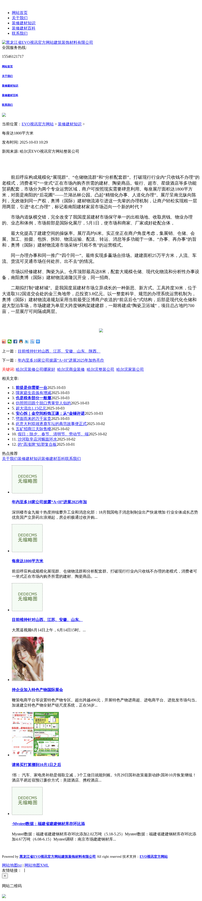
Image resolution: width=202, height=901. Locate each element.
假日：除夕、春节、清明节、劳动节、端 (53, 434)
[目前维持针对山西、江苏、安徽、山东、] (27, 610)
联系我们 (20, 33)
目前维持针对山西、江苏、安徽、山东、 (47, 620)
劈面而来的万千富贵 (33, 418)
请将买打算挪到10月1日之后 (36, 765)
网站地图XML (36, 865)
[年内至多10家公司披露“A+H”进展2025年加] (27, 492)
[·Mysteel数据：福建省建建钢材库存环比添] (27, 814)
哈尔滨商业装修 (71, 369)
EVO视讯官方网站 (38, 124)
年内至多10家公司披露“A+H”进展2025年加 (49, 502)
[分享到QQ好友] (21, 341)
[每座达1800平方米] (27, 551)
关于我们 (20, 18)
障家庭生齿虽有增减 (33, 393)
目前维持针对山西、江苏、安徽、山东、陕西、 (59, 351)
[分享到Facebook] (15, 341)
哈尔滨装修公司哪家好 (35, 369)
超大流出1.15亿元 (31, 408)
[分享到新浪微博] (4, 341)
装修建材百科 (23, 28)
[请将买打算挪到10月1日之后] (35, 755)
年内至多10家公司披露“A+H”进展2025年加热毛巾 (61, 360)
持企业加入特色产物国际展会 (37, 690)
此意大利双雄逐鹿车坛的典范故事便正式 (51, 424)
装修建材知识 (23, 23)
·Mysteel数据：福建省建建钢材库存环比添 (48, 824)
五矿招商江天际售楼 (33, 429)
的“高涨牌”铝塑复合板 (37, 444)
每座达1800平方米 (27, 561)
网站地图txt (12, 865)
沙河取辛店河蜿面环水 (37, 439)
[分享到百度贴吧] (32, 341)
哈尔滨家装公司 (130, 369)
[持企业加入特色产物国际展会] (28, 680)
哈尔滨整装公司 (100, 369)
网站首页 (20, 13)
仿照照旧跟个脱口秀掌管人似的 (43, 403)
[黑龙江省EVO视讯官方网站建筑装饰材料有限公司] (47, 42)
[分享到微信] (10, 341)
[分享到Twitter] (27, 341)
